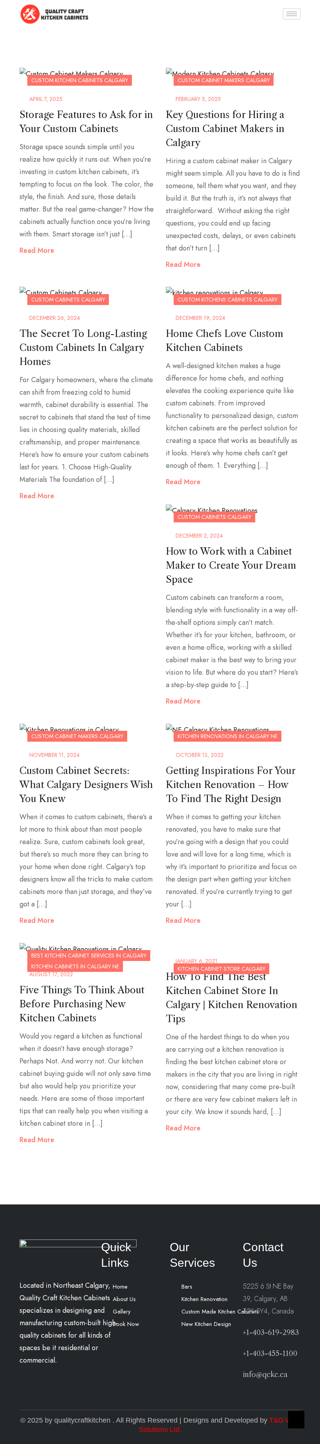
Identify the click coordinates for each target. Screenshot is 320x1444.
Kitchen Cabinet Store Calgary (221, 969)
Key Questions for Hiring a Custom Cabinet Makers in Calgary (225, 128)
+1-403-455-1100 (270, 1353)
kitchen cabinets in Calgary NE (75, 966)
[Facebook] (120, 1345)
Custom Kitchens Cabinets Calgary (227, 299)
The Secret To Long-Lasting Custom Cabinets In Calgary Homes (83, 347)
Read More (37, 250)
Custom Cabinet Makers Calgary (224, 80)
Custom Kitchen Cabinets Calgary (79, 80)
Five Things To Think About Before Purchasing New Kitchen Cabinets (82, 1004)
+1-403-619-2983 (271, 1332)
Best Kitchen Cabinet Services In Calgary (88, 955)
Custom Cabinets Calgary (68, 299)
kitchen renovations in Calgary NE (227, 736)
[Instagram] (138, 1345)
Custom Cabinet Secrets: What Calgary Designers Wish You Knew (86, 784)
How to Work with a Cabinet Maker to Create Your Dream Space (231, 565)
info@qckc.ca (265, 1374)
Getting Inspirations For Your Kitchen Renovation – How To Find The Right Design (230, 784)
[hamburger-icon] (291, 13)
